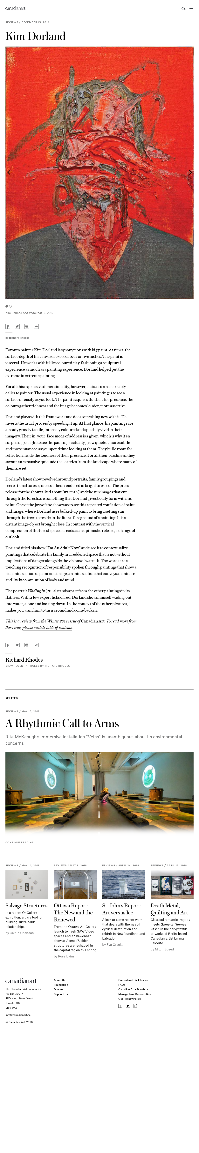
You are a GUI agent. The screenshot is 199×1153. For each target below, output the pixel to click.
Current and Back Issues (133, 980)
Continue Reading (19, 842)
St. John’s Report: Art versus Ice (121, 908)
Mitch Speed (164, 949)
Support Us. (61, 994)
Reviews (11, 22)
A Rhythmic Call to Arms (62, 723)
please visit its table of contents (47, 627)
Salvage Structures (26, 905)
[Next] (190, 172)
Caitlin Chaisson (22, 933)
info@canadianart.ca (18, 1014)
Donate (58, 989)
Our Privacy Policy (129, 998)
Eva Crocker (115, 944)
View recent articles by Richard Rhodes (37, 665)
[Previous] (9, 172)
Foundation (61, 984)
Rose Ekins (66, 956)
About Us (59, 980)
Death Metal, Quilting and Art (169, 908)
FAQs (121, 984)
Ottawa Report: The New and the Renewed (73, 912)
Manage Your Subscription (134, 994)
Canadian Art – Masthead (133, 989)
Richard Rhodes (19, 337)
